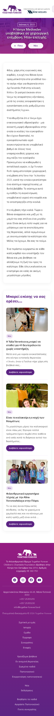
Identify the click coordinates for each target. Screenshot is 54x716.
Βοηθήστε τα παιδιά (27, 699)
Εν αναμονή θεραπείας (27, 661)
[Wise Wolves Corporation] (36, 12)
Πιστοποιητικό (27, 671)
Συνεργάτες (27, 642)
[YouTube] (39, 580)
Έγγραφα (27, 637)
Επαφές (27, 647)
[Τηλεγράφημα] (15, 580)
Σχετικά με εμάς (27, 622)
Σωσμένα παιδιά (27, 666)
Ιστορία (27, 627)
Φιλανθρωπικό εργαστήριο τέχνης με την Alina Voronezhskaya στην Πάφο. (22, 497)
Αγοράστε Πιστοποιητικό (27, 704)
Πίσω (20, 45)
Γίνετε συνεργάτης (27, 709)
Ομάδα (27, 632)
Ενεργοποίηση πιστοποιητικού (27, 676)
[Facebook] (31, 580)
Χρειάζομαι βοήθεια (27, 656)
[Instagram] (23, 580)
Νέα (36, 45)
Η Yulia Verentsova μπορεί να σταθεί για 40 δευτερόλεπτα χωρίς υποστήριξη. (23, 345)
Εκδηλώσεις (27, 690)
